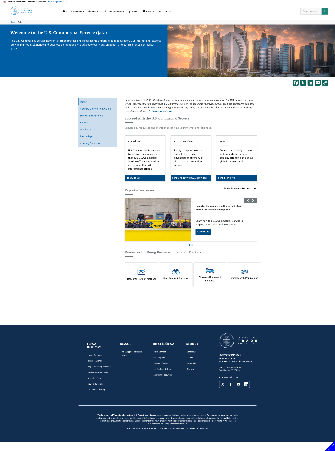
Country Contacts (90, 143)
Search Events (226, 178)
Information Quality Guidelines (181, 428)
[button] (73, 11)
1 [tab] (189, 245)
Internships (86, 136)
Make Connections (161, 352)
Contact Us (133, 178)
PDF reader (229, 421)
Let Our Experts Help (96, 389)
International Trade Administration (117, 415)
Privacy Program (149, 428)
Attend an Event (94, 378)
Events (84, 122)
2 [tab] (192, 245)
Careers (190, 357)
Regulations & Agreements (99, 366)
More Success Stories (237, 188)
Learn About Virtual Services (189, 178)
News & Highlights (96, 384)
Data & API (191, 363)
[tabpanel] (167, 51)
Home (12, 22)
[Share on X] (303, 83)
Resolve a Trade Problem (98, 372)
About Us (192, 343)
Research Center (95, 361)
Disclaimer (162, 428)
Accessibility (202, 428)
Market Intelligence (91, 115)
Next (253, 200)
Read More (203, 232)
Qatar (83, 101)
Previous (248, 200)
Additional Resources (162, 375)
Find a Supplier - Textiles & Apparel (131, 354)
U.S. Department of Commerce (147, 415)
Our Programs (159, 357)
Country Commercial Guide (95, 108)
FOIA (138, 428)
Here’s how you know (56, 2)
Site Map (190, 369)
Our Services (87, 129)
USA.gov (131, 428)
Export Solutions (95, 355)
